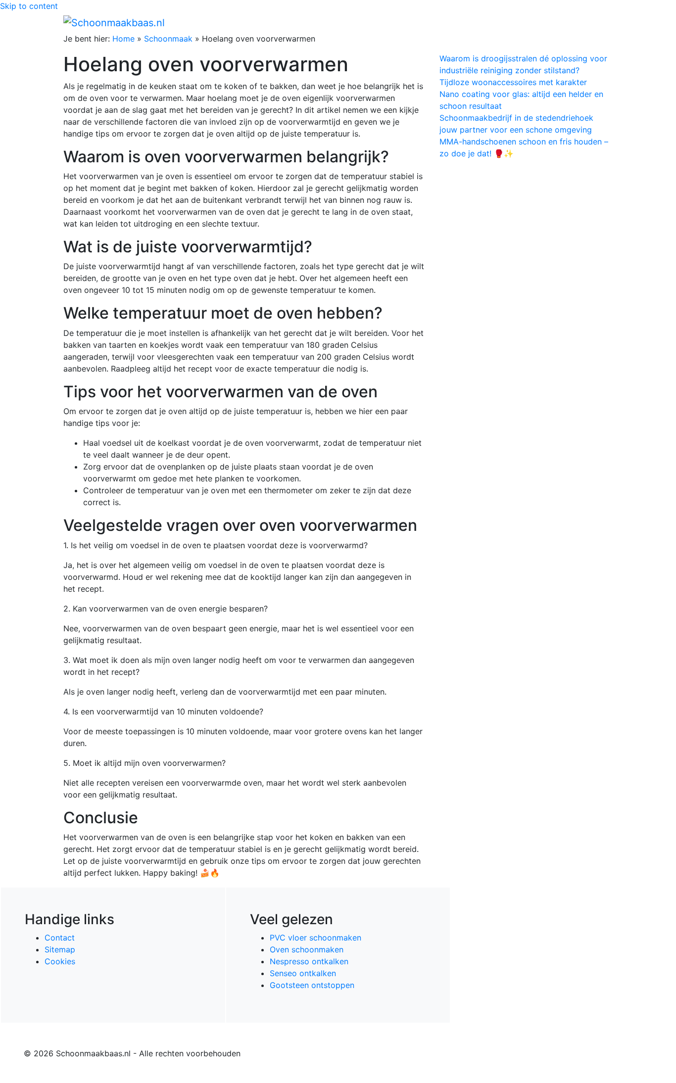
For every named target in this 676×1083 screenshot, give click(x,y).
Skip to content (29, 6)
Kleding (526, 22)
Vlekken (570, 22)
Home (402, 22)
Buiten (433, 22)
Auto (494, 22)
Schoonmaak (168, 39)
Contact (60, 937)
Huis (462, 22)
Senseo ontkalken (303, 973)
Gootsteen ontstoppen (312, 985)
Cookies (60, 961)
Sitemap (60, 949)
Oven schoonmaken (306, 949)
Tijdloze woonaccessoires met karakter (513, 82)
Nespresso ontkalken (309, 961)
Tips (601, 22)
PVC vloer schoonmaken (315, 937)
